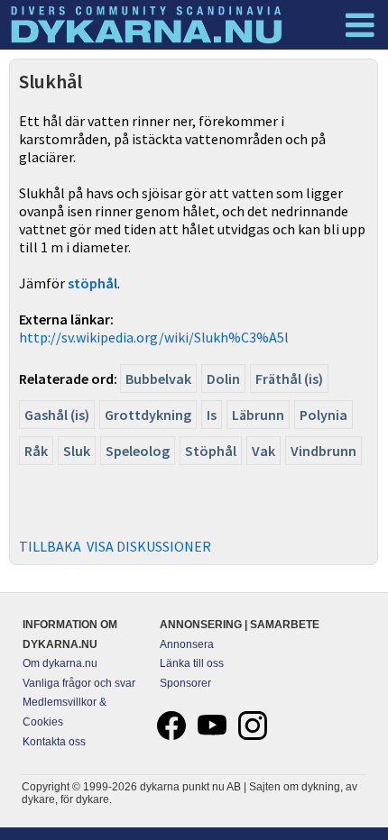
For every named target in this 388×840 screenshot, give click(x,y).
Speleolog (138, 451)
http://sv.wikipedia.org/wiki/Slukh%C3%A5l (154, 337)
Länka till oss (192, 663)
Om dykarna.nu (60, 663)
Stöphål (210, 451)
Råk (36, 451)
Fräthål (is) (289, 379)
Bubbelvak (158, 379)
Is (212, 415)
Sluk (76, 451)
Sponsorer (185, 683)
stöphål (92, 283)
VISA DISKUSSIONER (149, 546)
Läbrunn (258, 415)
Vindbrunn (323, 451)
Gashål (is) (56, 415)
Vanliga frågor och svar (79, 683)
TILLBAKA (50, 546)
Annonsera (187, 644)
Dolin (223, 379)
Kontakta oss (54, 741)
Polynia (323, 415)
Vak (263, 451)
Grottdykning (148, 415)
